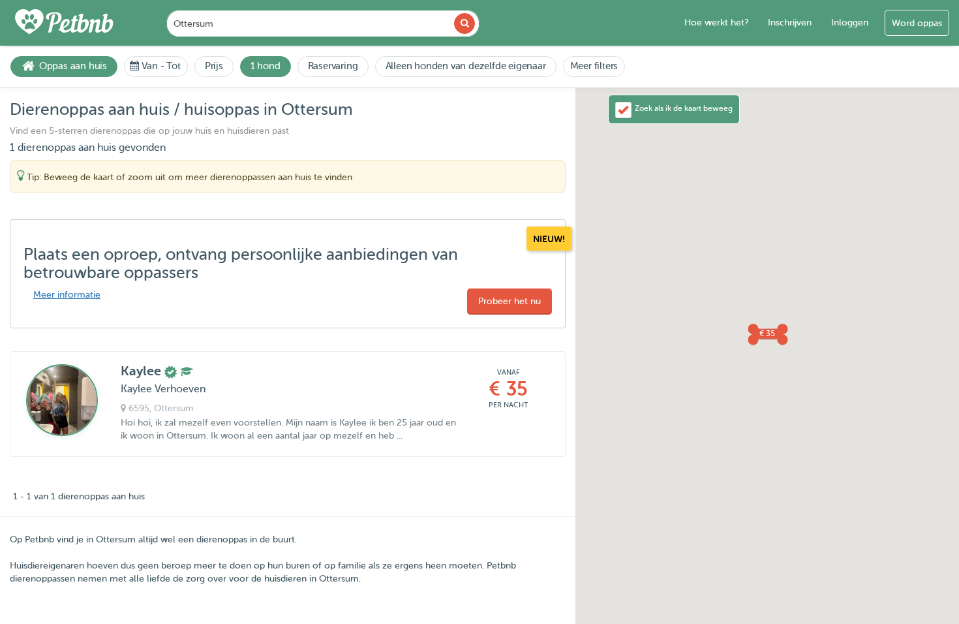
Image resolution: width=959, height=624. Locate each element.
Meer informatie (66, 295)
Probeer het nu (509, 301)
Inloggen (849, 22)
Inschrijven (790, 22)
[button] (767, 333)
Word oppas (917, 23)
